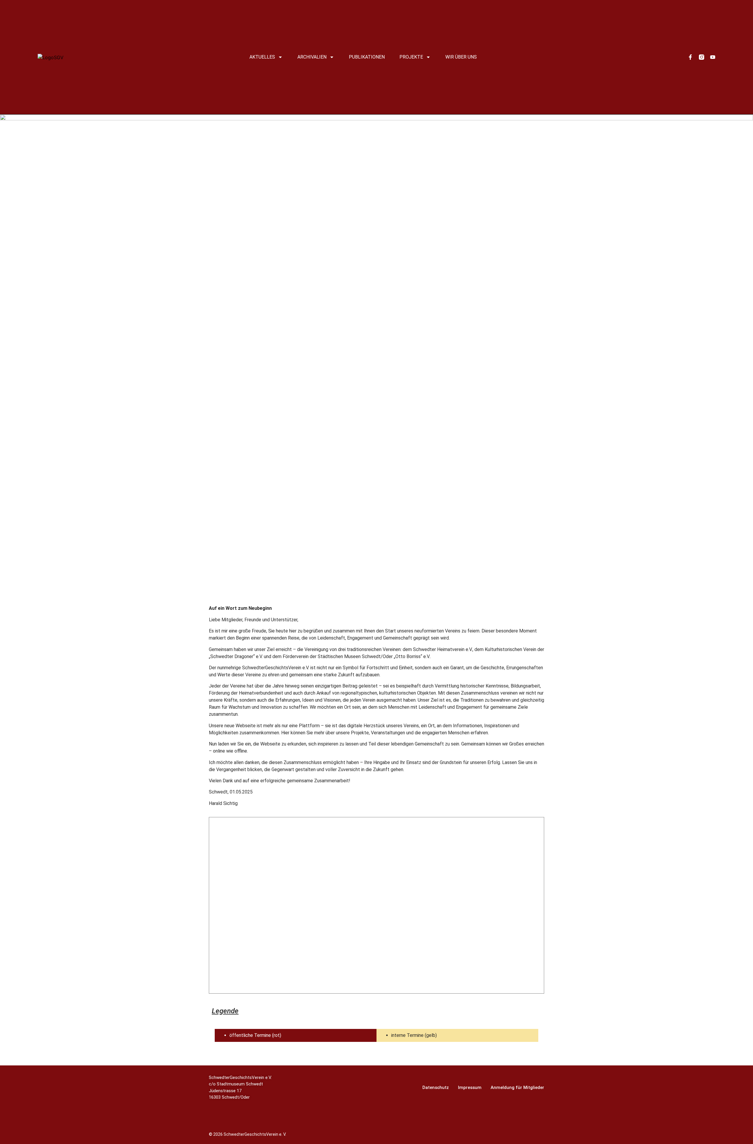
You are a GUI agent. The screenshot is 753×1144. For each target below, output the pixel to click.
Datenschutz (435, 1087)
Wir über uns (461, 57)
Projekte (411, 57)
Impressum (470, 1087)
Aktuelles (262, 57)
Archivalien (311, 57)
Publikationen (367, 57)
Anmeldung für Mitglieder (517, 1087)
